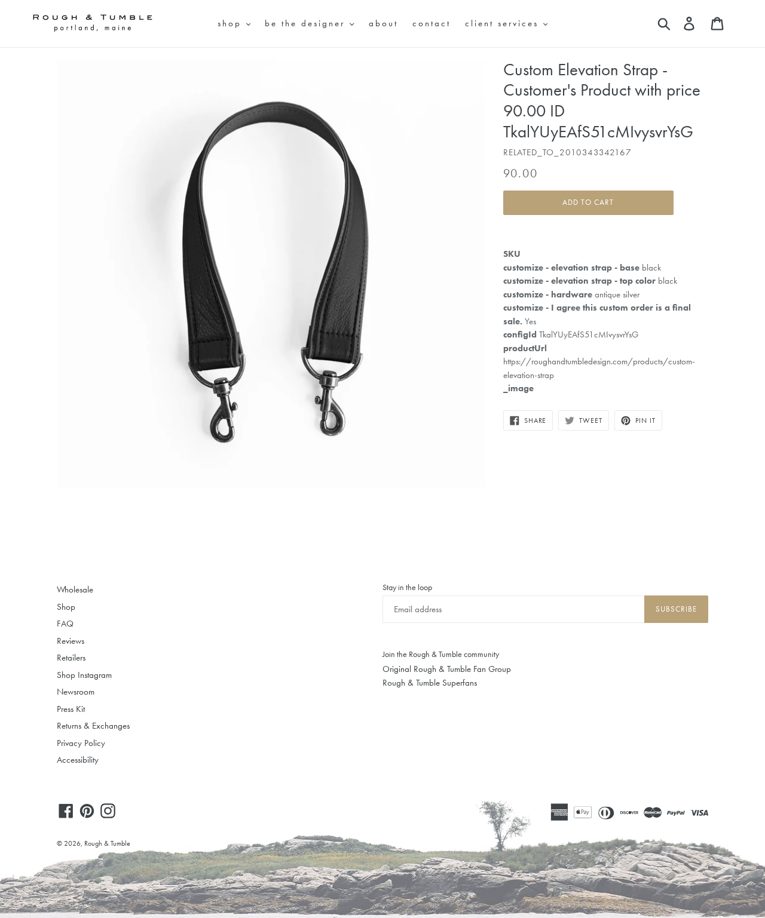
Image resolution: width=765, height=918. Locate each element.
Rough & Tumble (107, 843)
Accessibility (78, 760)
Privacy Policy (81, 743)
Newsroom (75, 692)
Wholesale (75, 589)
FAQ (65, 624)
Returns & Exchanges (93, 726)
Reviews (70, 641)
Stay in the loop (407, 587)
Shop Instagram (84, 675)
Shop (66, 607)
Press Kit (71, 709)
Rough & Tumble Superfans (429, 683)
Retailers (71, 658)
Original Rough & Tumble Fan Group (446, 669)
